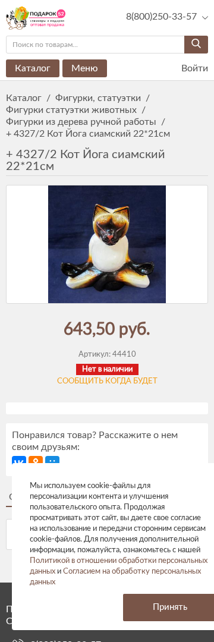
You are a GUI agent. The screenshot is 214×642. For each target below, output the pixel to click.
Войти (193, 68)
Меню (84, 68)
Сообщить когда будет (107, 381)
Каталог (33, 68)
